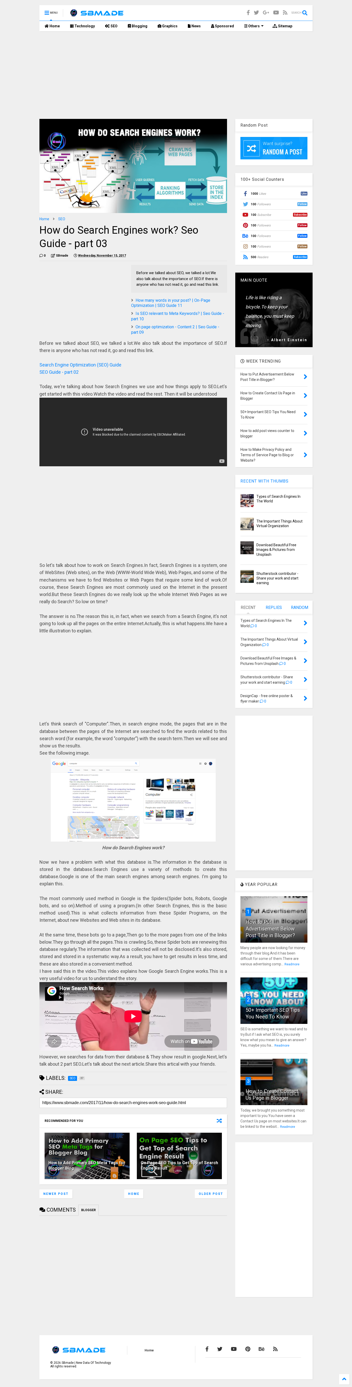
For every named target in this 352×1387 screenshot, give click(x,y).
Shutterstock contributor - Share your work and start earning (277, 578)
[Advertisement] (176, 75)
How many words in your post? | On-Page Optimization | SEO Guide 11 (170, 303)
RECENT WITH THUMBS (264, 481)
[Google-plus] (266, 13)
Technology (84, 26)
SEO (114, 26)
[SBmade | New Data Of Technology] (96, 14)
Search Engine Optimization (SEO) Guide (80, 365)
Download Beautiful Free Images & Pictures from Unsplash (276, 549)
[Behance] (262, 1349)
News (196, 26)
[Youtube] (276, 13)
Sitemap (284, 26)
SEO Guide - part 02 (59, 372)
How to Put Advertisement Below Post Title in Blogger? (270, 929)
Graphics (169, 26)
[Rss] (285, 13)
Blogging (139, 26)
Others (253, 26)
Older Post (211, 1194)
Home (54, 26)
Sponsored (224, 26)
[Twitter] (256, 13)
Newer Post (56, 1194)
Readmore (291, 964)
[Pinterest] (247, 1349)
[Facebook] (248, 13)
